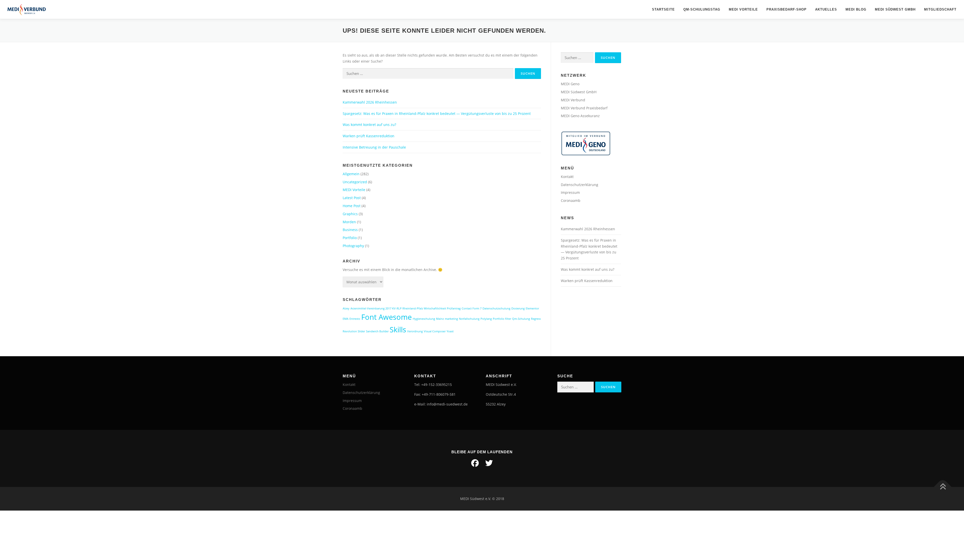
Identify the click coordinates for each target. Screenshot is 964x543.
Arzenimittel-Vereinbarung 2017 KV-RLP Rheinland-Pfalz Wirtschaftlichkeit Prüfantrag (405, 308)
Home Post (351, 205)
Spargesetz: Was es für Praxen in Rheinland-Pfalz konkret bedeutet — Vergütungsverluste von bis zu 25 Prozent (437, 113)
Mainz (440, 319)
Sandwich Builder (377, 331)
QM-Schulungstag (701, 9)
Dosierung (518, 308)
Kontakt (567, 176)
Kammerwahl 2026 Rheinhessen (370, 102)
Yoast (450, 331)
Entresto (354, 319)
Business (350, 229)
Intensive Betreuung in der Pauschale (374, 147)
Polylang (486, 319)
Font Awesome (386, 317)
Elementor (532, 308)
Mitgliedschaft (940, 9)
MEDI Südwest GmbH (895, 9)
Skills (398, 330)
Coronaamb (570, 200)
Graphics (350, 213)
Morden (349, 221)
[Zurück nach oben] (943, 487)
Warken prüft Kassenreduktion (368, 135)
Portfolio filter (502, 319)
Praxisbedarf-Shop (786, 9)
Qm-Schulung (521, 319)
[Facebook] (475, 463)
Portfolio (350, 237)
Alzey (346, 308)
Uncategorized (355, 181)
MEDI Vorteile (743, 9)
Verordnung (415, 331)
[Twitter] (489, 463)
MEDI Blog (856, 9)
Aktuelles (826, 9)
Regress (536, 319)
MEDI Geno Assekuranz (580, 115)
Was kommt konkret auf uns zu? (369, 124)
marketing (451, 319)
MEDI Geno (570, 83)
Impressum (570, 192)
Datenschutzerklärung (579, 184)
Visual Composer (435, 331)
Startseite (663, 9)
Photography (353, 245)
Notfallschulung (469, 319)
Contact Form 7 (471, 308)
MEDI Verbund (573, 100)
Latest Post (352, 197)
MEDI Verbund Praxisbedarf (584, 108)
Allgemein (351, 173)
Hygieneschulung (424, 319)
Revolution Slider (354, 331)
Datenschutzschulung (496, 308)
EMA (345, 319)
